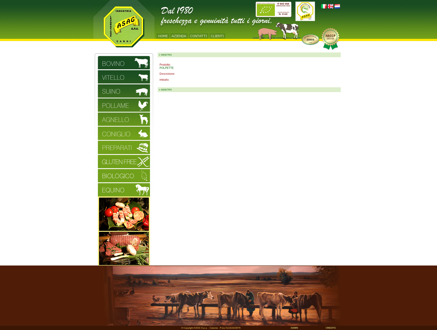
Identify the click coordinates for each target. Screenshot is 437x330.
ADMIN (294, 328)
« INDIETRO (165, 55)
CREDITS (331, 328)
